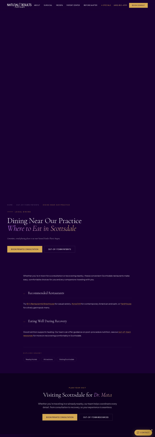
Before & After (90, 5)
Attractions (48, 359)
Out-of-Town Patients (27, 205)
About (37, 5)
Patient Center (73, 5)
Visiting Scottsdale (66, 359)
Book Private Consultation (24, 249)
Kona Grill (76, 303)
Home (10, 205)
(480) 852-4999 (120, 5)
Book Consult (138, 5)
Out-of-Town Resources (96, 417)
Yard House (125, 303)
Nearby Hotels (31, 359)
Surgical (48, 5)
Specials (106, 5)
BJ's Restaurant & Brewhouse (40, 303)
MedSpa (59, 5)
